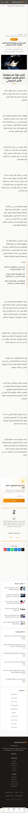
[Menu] (25, 2)
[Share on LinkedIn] (15, 549)
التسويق (14, 713)
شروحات (14, 768)
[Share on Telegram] (8, 549)
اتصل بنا (16, 792)
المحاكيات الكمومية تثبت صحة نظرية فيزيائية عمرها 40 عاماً (15, 6)
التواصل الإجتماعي (14, 705)
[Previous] (4, 6)
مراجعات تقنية (14, 720)
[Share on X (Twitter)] (22, 549)
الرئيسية (25, 34)
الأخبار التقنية (20, 34)
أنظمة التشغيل (14, 709)
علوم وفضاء (14, 698)
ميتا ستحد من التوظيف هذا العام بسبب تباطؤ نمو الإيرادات (14, 268)
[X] (14, 754)
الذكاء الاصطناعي (14, 766)
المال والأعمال (14, 716)
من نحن (21, 792)
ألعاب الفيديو (14, 701)
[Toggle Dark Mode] (2, 2)
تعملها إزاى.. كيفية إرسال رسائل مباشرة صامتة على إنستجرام (15, 282)
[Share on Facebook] (19, 549)
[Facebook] (15, 754)
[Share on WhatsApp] (12, 549)
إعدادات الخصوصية (9, 796)
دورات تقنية (14, 724)
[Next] (2, 6)
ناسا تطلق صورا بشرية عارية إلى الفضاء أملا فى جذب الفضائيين (15, 275)
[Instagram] (5, 549)
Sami (20, 49)
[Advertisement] (14, 21)
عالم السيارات (14, 727)
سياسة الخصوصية (9, 792)
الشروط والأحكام (19, 796)
